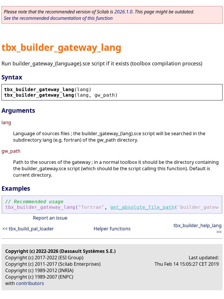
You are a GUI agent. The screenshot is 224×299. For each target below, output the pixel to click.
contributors (30, 283)
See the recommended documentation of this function (58, 18)
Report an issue (50, 218)
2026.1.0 (123, 11)
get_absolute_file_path (142, 207)
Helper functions (112, 228)
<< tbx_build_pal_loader (28, 228)
